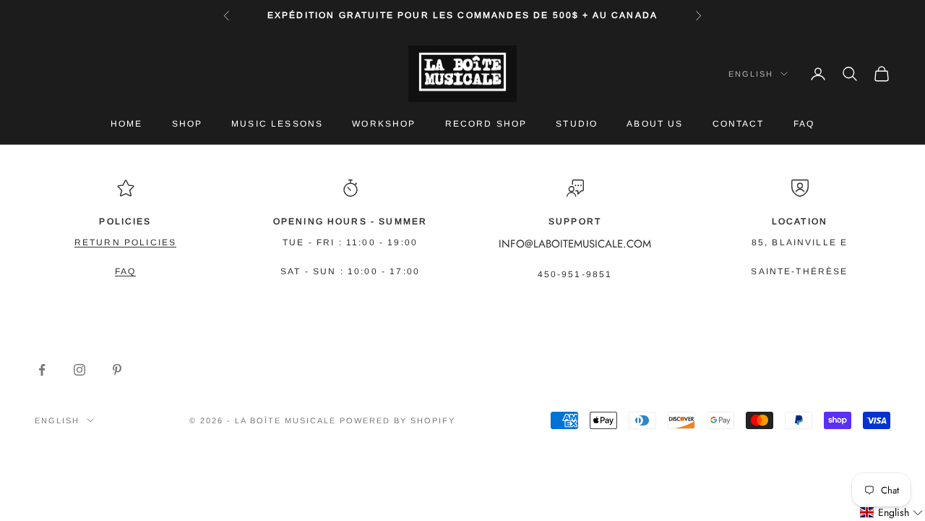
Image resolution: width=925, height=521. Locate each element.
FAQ (803, 124)
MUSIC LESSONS (277, 124)
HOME (127, 124)
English (750, 73)
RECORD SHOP (486, 124)
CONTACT (739, 124)
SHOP (187, 124)
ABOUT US (655, 124)
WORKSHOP (384, 124)
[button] (892, 512)
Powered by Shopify (397, 420)
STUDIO (577, 124)
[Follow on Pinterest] (117, 370)
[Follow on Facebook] (42, 370)
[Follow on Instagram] (79, 370)
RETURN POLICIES (125, 242)
